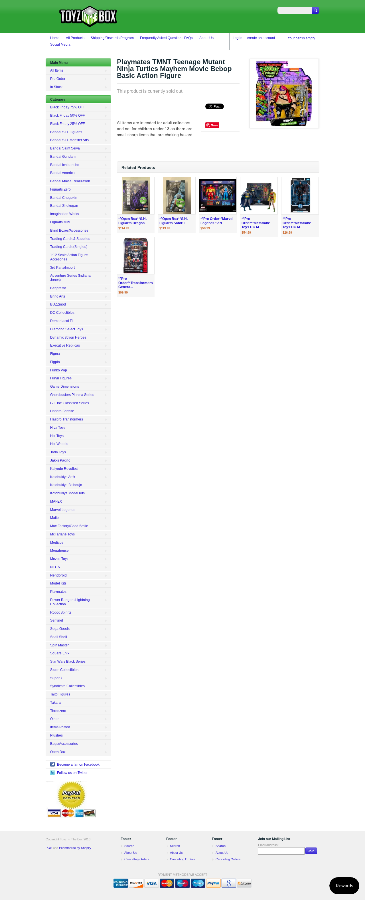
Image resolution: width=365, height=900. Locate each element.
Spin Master (59, 645)
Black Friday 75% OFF (67, 107)
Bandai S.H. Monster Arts (69, 140)
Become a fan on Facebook (78, 764)
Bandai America (62, 173)
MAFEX (56, 501)
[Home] (88, 24)
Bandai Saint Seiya (65, 148)
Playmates (58, 592)
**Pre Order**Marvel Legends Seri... (216, 221)
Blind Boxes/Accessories (69, 230)
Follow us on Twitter (72, 773)
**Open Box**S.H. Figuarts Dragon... (132, 221)
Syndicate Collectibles (67, 686)
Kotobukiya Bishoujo (66, 485)
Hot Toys (57, 436)
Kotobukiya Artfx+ (63, 477)
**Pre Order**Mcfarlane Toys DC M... (256, 223)
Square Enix (59, 653)
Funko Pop (58, 370)
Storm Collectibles (64, 670)
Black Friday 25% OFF (67, 124)
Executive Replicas (65, 345)
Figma (55, 354)
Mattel (55, 518)
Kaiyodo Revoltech (65, 469)
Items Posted (60, 727)
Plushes (56, 735)
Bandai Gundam (63, 157)
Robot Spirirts (60, 612)
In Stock (56, 87)
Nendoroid (58, 575)
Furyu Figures (61, 378)
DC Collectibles (62, 313)
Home (55, 38)
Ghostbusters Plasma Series (72, 395)
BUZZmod (58, 304)
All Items (56, 70)
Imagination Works (64, 214)
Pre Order (57, 79)
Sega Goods (60, 629)
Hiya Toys (57, 428)
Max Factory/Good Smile (69, 526)
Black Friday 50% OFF (67, 116)
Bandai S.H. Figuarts (66, 132)
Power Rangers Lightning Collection (70, 602)
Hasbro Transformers (66, 419)
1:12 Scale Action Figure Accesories (69, 257)
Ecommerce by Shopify (75, 848)
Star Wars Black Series (68, 662)
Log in (237, 38)
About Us (206, 38)
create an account (261, 38)
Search (129, 846)
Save (214, 125)
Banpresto (58, 288)
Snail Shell (58, 637)
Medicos (56, 543)
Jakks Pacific (60, 460)
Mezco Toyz (59, 559)
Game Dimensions (64, 387)
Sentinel (56, 620)
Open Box (58, 752)
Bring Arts (57, 296)
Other (54, 719)
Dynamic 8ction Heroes (68, 337)
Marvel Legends (62, 510)
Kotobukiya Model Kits (67, 493)
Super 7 (56, 678)
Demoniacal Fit (62, 321)
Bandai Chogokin (63, 198)
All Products (75, 38)
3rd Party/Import (62, 268)
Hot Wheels (59, 444)
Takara (55, 703)
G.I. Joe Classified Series (69, 403)
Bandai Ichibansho (64, 165)
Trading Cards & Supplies (70, 239)
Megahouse (59, 551)
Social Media (60, 44)
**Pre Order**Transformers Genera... (135, 283)
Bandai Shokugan (64, 206)
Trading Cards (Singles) (68, 247)
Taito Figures (60, 694)
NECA (55, 567)
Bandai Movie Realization (70, 181)
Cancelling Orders (136, 859)
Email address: (268, 845)
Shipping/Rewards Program (112, 38)
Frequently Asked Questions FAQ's (166, 38)
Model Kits (58, 583)
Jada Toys (58, 452)
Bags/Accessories (64, 744)
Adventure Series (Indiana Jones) (70, 278)
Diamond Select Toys (66, 329)
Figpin (55, 362)
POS (49, 848)
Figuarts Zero (60, 189)
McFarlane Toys (62, 534)
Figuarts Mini (60, 222)
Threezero (58, 711)
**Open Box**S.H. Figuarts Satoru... (173, 221)
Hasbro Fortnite (62, 411)
